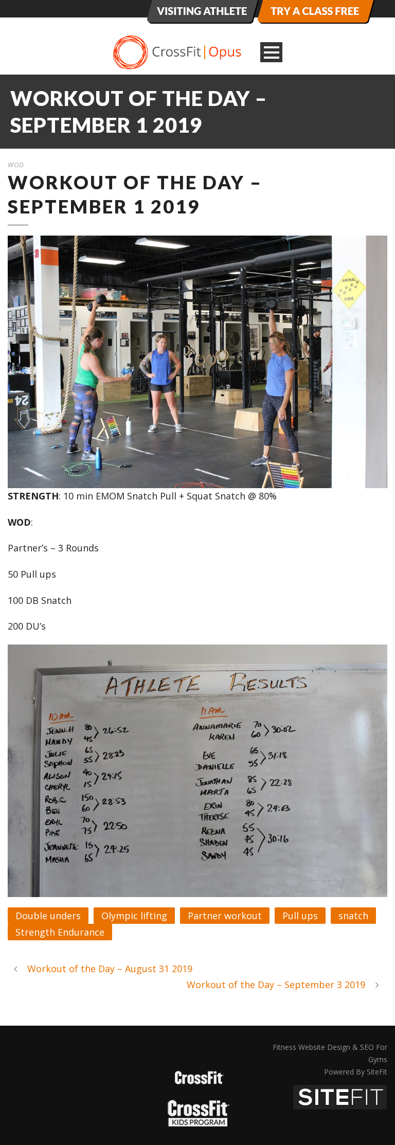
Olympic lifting (134, 915)
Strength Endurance (59, 932)
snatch (353, 915)
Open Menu (271, 52)
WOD (16, 164)
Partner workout (225, 915)
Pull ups (300, 915)
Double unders (48, 915)
